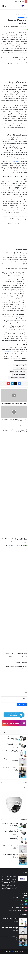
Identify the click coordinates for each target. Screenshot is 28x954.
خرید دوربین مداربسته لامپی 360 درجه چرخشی (15, 1)
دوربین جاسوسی (7, 351)
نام (26, 686)
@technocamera (17, 904)
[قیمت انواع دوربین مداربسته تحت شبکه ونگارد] (22, 772)
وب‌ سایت (25, 698)
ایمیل (26, 692)
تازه (24, 732)
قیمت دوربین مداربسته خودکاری (17, 377)
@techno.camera (16, 907)
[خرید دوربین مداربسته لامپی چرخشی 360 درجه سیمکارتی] (22, 753)
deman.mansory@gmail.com (15, 910)
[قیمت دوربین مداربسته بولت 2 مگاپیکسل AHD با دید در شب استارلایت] (22, 745)
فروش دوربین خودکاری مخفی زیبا (22, 654)
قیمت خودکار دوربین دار (19, 374)
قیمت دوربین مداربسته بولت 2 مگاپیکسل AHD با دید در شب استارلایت (11, 744)
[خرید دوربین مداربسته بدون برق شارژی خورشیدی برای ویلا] (22, 738)
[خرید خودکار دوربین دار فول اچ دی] (7, 483)
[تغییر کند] (23, 6)
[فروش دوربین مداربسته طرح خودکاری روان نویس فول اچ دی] (21, 483)
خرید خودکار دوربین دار (19, 365)
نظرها (4, 732)
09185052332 (16, 897)
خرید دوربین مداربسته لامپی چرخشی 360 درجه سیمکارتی (10, 750)
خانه (25, 14)
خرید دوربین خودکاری (20, 368)
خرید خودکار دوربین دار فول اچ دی (7, 538)
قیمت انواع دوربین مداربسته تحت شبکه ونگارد (10, 768)
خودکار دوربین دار (19, 14)
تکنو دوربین (12, 951)
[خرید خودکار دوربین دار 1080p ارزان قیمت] (7, 598)
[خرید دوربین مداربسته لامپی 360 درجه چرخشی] (22, 762)
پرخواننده (14, 732)
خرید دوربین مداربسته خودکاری (17, 371)
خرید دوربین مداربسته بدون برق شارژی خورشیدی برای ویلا (11, 737)
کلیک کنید (14, 901)
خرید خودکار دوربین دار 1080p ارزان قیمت (8, 654)
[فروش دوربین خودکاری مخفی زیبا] (21, 598)
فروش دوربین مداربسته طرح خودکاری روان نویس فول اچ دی (21, 539)
